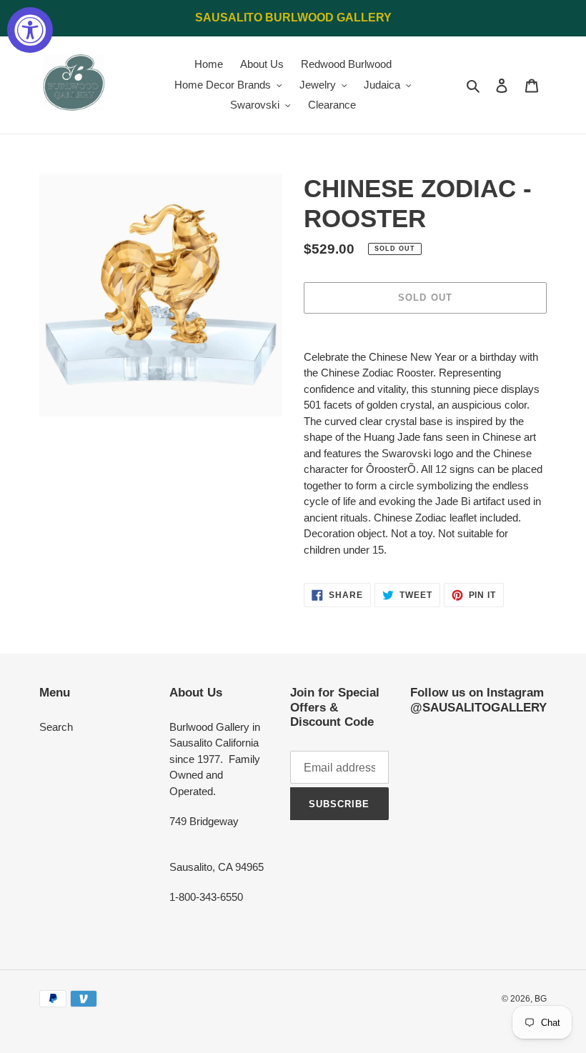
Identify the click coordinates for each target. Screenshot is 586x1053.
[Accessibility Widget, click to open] (30, 30)
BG (541, 999)
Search (56, 727)
